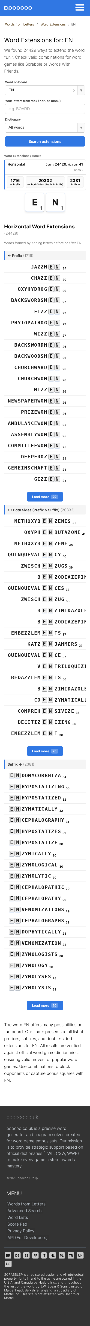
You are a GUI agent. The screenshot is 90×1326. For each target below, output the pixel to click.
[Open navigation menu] (78, 8)
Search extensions (45, 141)
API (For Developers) (27, 1237)
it (43, 1255)
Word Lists (17, 1217)
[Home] (18, 8)
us (8, 1264)
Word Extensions (53, 24)
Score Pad (17, 1224)
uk (80, 1255)
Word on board (16, 82)
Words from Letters (19, 24)
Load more (44, 497)
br (8, 1255)
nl (53, 1255)
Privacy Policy (20, 1230)
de (17, 1255)
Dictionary (13, 119)
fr (35, 1255)
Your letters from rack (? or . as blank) (33, 101)
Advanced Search (24, 1210)
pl (62, 1255)
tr (71, 1255)
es (26, 1255)
